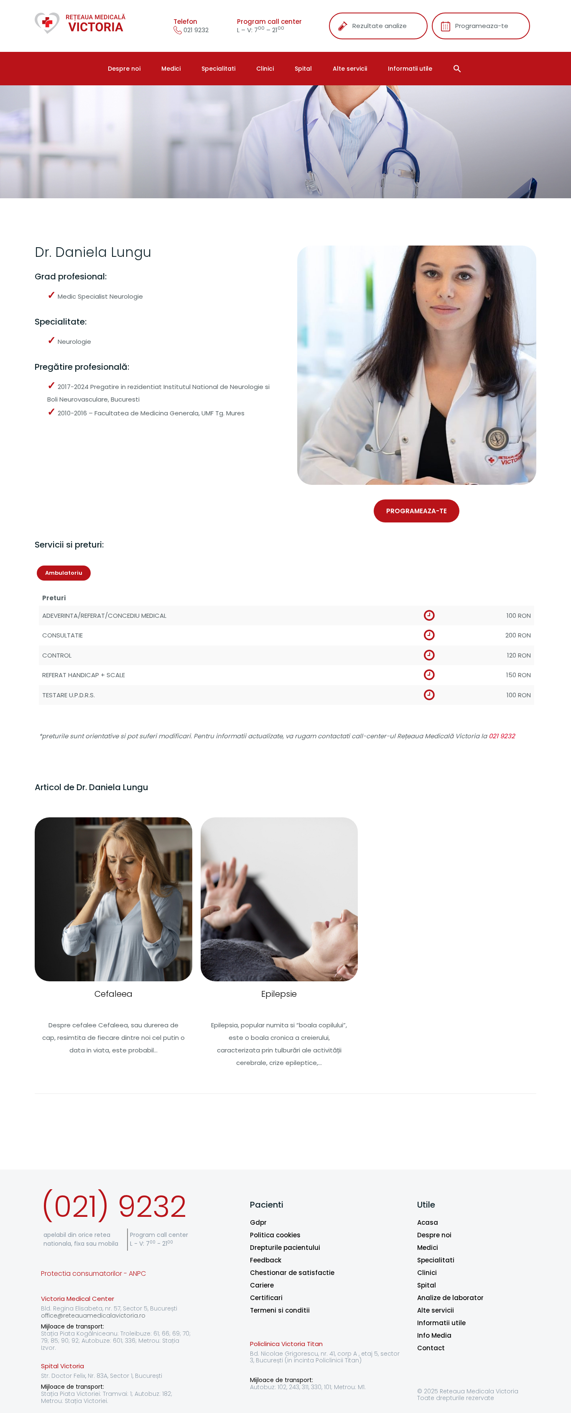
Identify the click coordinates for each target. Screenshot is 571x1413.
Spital (303, 68)
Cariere (262, 1285)
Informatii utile (410, 68)
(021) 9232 (113, 1206)
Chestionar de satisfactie (292, 1272)
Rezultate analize (379, 25)
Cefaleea (113, 994)
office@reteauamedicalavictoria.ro (93, 1315)
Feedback (265, 1260)
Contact (431, 1348)
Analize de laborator (450, 1297)
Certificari (266, 1297)
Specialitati (218, 68)
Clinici (265, 68)
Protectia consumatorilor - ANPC (93, 1273)
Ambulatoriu (63, 573)
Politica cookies (275, 1235)
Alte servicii (350, 68)
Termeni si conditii (280, 1310)
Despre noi (124, 68)
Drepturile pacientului (285, 1247)
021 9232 (195, 30)
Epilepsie (279, 994)
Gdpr (258, 1222)
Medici (171, 68)
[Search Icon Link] (458, 68)
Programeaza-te (481, 25)
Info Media (434, 1335)
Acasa (427, 1222)
